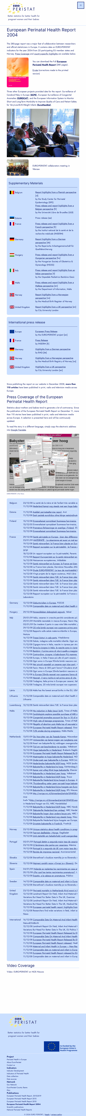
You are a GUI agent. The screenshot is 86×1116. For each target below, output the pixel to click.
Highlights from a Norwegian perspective (54, 358)
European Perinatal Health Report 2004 (24, 1104)
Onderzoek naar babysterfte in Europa (50, 760)
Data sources (11, 1079)
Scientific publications (15, 1107)
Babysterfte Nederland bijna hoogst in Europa (54, 780)
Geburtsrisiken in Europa (44, 602)
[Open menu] (80, 5)
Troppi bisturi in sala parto (45, 637)
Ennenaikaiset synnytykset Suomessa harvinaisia (54, 521)
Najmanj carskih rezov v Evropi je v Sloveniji (53, 863)
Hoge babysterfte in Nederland (47, 750)
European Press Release (46, 331)
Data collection (12, 1076)
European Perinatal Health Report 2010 (22, 1101)
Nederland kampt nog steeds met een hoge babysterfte (58, 506)
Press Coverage (22, 53)
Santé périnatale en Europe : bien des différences (56, 536)
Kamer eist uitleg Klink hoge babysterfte (51, 770)
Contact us (11, 1065)
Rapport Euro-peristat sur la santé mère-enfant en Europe (58, 556)
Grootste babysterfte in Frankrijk (47, 823)
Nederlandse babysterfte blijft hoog (49, 763)
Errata (35, 70)
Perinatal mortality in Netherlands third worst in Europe (58, 890)
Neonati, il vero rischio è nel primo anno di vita (54, 677)
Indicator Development (15, 1070)
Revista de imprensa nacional (46, 851)
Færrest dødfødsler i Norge (45, 832)
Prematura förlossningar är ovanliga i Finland (53, 527)
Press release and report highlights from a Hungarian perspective (54, 256)
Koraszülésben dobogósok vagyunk (49, 611)
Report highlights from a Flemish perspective (55, 192)
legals (47, 1114)
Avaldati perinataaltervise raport (47, 512)
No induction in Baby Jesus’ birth (48, 710)
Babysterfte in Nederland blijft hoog (49, 776)
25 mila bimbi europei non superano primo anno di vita (58, 627)
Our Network (12, 1084)
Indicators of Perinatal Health (18, 1073)
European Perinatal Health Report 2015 (21, 1098)
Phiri (8, 1090)
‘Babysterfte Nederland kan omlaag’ (49, 810)
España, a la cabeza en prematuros (49, 875)
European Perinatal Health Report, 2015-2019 (24, 1096)
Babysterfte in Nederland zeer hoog (49, 773)
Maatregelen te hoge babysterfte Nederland (53, 756)
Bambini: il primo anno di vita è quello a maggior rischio (58, 651)
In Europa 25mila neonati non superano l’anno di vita (57, 674)
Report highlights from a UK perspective (53, 306)
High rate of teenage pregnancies (48, 720)
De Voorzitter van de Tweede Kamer (49, 736)
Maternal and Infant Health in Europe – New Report (56, 946)
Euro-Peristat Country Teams (17, 1087)
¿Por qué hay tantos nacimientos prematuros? (54, 872)
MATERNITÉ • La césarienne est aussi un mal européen (58, 540)
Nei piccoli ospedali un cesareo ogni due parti (54, 664)
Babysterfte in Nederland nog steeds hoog (52, 816)
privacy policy (56, 1114)
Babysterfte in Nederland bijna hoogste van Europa (56, 786)
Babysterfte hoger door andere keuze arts (52, 813)
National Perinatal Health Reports (19, 1109)
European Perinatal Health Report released (52, 727)
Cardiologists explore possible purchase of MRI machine (58, 714)
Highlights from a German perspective (52, 349)
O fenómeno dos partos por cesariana (50, 845)
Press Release (41, 340)
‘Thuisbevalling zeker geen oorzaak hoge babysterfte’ (56, 783)
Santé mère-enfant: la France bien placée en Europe (56, 543)
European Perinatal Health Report (50, 63)
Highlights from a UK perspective (50, 366)
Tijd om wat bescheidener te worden (50, 746)
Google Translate (18, 429)
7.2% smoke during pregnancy (46, 730)
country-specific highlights (46, 53)
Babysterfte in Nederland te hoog (48, 766)
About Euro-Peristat (14, 1062)
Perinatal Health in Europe (17, 1059)
